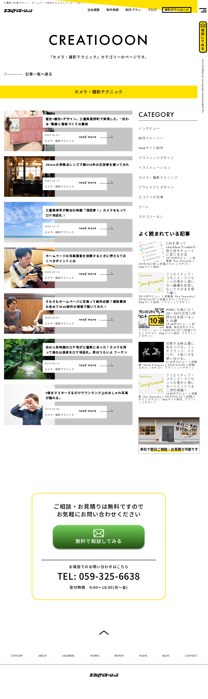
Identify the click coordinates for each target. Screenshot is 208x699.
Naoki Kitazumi (153, 365)
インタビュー (149, 128)
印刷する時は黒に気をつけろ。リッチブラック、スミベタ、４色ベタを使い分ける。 (180, 351)
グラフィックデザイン (156, 158)
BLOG (165, 655)
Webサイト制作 (151, 148)
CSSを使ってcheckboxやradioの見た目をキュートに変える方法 (181, 249)
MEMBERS (68, 655)
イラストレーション (155, 168)
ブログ (152, 10)
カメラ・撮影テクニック (158, 178)
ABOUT (42, 655)
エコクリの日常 (151, 197)
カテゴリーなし (151, 217)
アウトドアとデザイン (156, 187)
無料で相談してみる (98, 540)
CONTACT (191, 655)
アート (144, 207)
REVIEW (119, 655)
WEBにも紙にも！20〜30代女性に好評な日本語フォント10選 (181, 315)
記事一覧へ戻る (38, 74)
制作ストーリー (151, 138)
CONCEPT (17, 655)
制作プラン (133, 10)
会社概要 (93, 10)
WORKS (94, 655)
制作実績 (112, 10)
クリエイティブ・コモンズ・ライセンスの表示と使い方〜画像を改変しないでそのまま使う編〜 (180, 283)
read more (88, 136)
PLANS (143, 655)
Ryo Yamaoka (183, 261)
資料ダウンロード (177, 10)
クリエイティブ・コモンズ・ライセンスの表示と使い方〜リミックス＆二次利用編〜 (180, 382)
